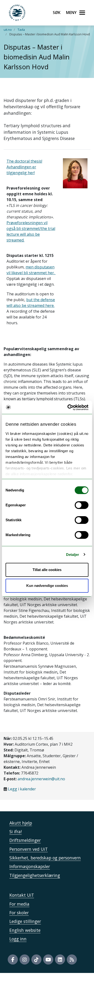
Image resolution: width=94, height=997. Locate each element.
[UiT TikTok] (36, 959)
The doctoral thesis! (24, 161)
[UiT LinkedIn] (60, 959)
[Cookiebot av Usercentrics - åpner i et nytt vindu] (67, 407)
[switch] (81, 505)
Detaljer (72, 554)
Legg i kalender (22, 789)
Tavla (21, 29)
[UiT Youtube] (48, 959)
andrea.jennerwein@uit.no (41, 778)
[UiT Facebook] (13, 959)
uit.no (8, 29)
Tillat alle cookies (47, 570)
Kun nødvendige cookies (47, 586)
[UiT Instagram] (25, 959)
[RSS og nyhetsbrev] (72, 959)
